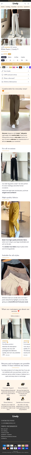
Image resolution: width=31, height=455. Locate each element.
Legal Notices (26, 452)
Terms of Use (13, 452)
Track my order (5, 432)
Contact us (4, 438)
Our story (20, 7)
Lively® (17, 451)
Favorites (13, 7)
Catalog (7, 7)
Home (3, 7)
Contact (22, 452)
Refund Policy (4, 452)
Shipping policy (19, 452)
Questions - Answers (6, 434)
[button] (1, 3)
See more (8, 354)
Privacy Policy (9, 452)
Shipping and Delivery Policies (8, 436)
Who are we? (4, 429)
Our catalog (4, 431)
